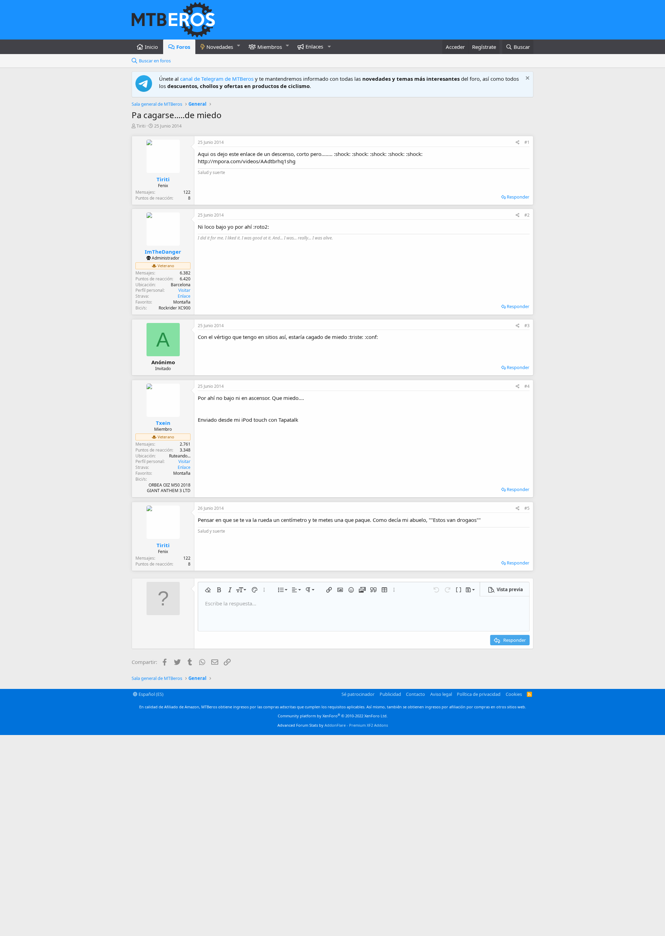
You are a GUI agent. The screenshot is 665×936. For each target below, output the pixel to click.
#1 (527, 142)
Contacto (415, 694)
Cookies (514, 694)
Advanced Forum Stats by (332, 725)
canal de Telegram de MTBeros (217, 78)
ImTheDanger (163, 251)
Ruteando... (179, 456)
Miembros (269, 46)
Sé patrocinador (358, 694)
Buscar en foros (155, 61)
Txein (163, 422)
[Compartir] (517, 143)
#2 (527, 215)
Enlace (184, 296)
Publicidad (390, 694)
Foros (183, 46)
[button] (238, 46)
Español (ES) (150, 694)
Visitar (184, 290)
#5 (527, 508)
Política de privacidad (478, 694)
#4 (527, 386)
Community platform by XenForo (333, 715)
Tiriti (140, 126)
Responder (518, 197)
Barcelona (180, 285)
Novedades (219, 46)
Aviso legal (441, 694)
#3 (527, 326)
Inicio (151, 46)
